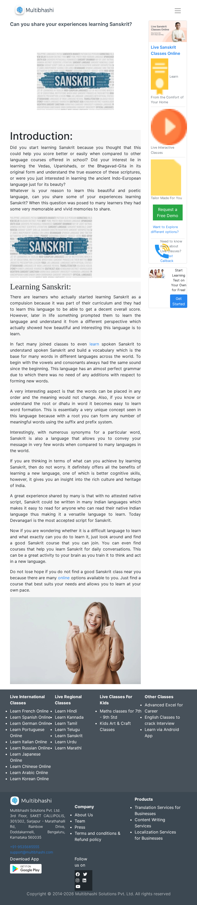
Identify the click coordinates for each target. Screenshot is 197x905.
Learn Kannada (69, 717)
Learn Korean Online (29, 778)
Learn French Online (29, 711)
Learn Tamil (66, 723)
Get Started (178, 301)
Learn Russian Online (30, 747)
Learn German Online (30, 723)
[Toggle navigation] (178, 11)
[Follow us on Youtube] (78, 886)
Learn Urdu (65, 741)
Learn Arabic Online (29, 772)
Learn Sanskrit (69, 735)
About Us (84, 814)
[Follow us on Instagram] (77, 880)
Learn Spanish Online (30, 717)
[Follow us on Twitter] (85, 874)
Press (80, 827)
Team (80, 820)
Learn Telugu (67, 729)
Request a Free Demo (167, 212)
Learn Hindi (66, 711)
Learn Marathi (68, 747)
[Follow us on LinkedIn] (84, 880)
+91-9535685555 (24, 847)
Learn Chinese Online (30, 766)
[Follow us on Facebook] (78, 874)
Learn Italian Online (28, 741)
